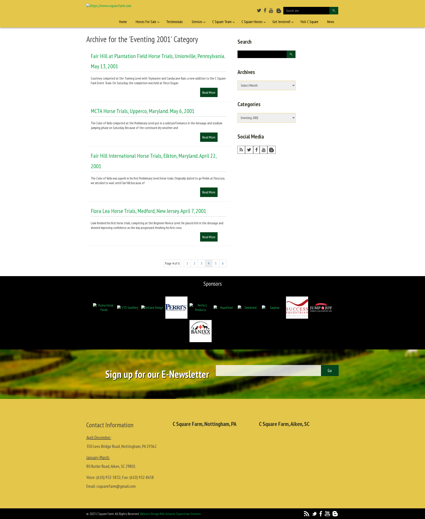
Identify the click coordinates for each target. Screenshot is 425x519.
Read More (208, 92)
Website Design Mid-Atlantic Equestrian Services (170, 513)
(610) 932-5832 (108, 477)
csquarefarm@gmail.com (116, 486)
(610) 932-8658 (141, 477)
